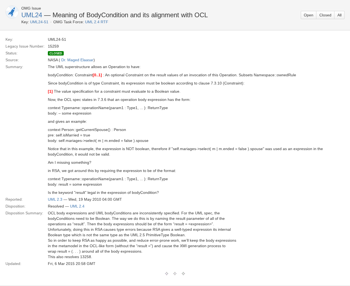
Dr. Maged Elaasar (77, 60)
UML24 (31, 15)
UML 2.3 (55, 199)
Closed (325, 15)
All (339, 15)
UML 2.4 (77, 206)
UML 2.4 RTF (96, 22)
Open (308, 15)
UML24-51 (39, 22)
